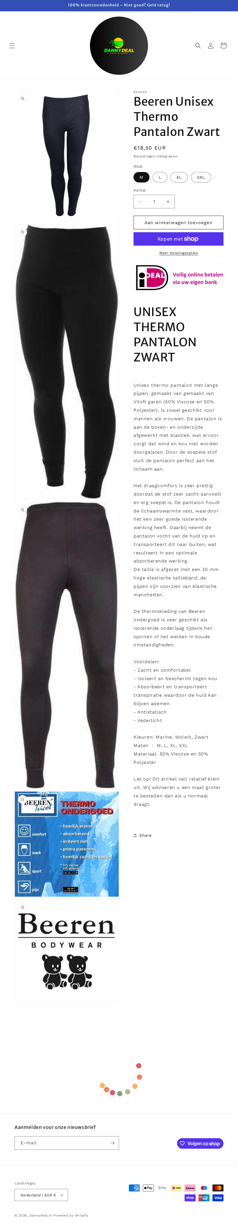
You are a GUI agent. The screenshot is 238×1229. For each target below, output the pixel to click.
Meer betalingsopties (178, 253)
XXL (201, 177)
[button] (12, 45)
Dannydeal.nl (41, 1215)
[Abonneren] (112, 1143)
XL (179, 177)
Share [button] (145, 835)
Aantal (140, 190)
